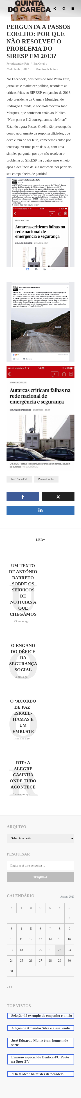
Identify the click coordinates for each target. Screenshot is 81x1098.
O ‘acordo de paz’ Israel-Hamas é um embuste (23, 716)
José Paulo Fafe (19, 479)
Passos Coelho (46, 479)
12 (30, 939)
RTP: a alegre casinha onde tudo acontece (23, 774)
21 (50, 950)
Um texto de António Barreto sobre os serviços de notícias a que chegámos (23, 590)
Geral (41, 63)
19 (30, 950)
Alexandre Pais (20, 63)
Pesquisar (41, 877)
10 (11, 939)
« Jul (9, 987)
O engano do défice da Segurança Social (23, 657)
